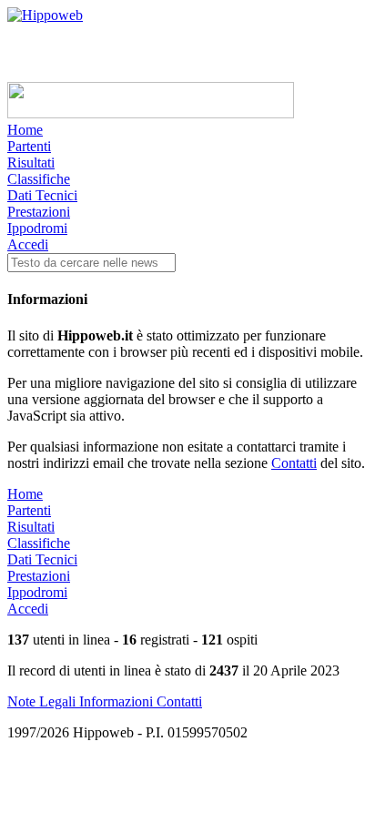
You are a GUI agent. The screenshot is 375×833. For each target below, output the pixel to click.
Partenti (29, 146)
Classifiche (38, 179)
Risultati (31, 162)
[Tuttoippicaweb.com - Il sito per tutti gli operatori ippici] (150, 113)
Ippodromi (37, 228)
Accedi (27, 244)
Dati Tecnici (42, 195)
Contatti (294, 463)
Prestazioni (38, 211)
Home (25, 129)
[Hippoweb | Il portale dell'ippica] (45, 15)
